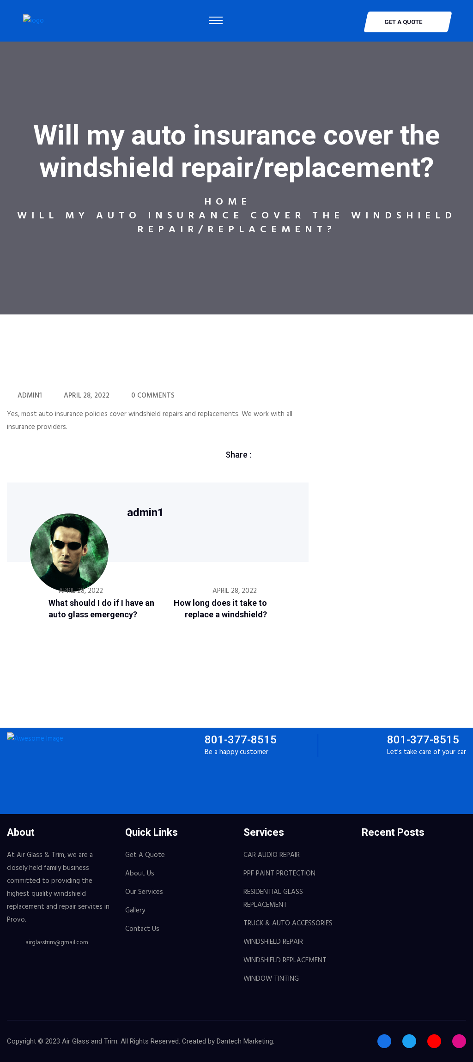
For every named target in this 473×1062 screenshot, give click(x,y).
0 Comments (153, 395)
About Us (139, 873)
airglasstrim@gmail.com (56, 942)
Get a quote (403, 21)
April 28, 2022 (86, 395)
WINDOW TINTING (271, 978)
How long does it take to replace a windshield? (220, 608)
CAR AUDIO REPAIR (271, 855)
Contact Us (142, 929)
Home (227, 202)
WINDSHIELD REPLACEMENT (285, 960)
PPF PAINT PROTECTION (279, 873)
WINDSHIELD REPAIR (273, 941)
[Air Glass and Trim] (33, 20)
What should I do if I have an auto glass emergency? (101, 608)
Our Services (144, 892)
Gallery (135, 910)
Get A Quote (145, 855)
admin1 (30, 395)
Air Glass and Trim (89, 1041)
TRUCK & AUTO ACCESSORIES (288, 923)
